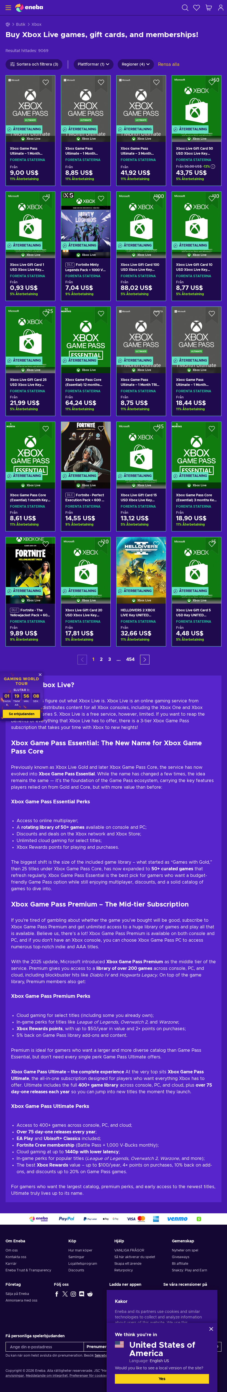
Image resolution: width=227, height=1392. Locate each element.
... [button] (119, 659)
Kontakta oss (16, 1257)
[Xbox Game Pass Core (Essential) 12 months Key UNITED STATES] (85, 333)
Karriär (11, 1263)
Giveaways (180, 1257)
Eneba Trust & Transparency (28, 1270)
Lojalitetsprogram (82, 1263)
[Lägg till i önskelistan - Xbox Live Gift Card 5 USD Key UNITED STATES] (211, 546)
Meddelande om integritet (47, 1375)
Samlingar (76, 1257)
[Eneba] (29, 7)
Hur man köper (80, 1250)
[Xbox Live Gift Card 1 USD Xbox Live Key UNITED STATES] (30, 218)
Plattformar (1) (91, 64)
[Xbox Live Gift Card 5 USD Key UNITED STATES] (196, 563)
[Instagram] (73, 1293)
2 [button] (101, 659)
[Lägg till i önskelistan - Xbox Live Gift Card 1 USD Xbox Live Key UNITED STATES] (45, 200)
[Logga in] (221, 7)
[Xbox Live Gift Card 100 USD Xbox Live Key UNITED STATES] (141, 218)
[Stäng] (211, 1329)
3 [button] (109, 659)
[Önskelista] (196, 7)
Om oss (12, 1250)
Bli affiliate (180, 1263)
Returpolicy (123, 1270)
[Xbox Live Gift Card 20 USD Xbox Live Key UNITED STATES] (85, 563)
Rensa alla (168, 64)
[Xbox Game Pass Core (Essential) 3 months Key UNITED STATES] (196, 448)
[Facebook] (57, 1293)
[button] (144, 659)
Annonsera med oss (21, 1300)
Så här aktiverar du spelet (134, 1257)
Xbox (37, 25)
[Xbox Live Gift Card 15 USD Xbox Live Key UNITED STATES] (141, 448)
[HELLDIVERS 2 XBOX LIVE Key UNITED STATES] (141, 563)
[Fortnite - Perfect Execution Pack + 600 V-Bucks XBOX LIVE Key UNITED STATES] (85, 448)
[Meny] (7, 7)
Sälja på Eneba (17, 1293)
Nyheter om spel (185, 1250)
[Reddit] (90, 1293)
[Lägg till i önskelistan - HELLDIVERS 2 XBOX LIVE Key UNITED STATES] (156, 546)
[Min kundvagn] (209, 7)
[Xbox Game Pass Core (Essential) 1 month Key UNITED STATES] (30, 448)
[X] (65, 1293)
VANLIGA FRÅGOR (129, 1250)
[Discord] (81, 1293)
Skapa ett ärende (127, 1263)
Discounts (76, 1270)
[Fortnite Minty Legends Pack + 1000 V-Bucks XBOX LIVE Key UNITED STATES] (85, 218)
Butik (20, 25)
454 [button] (130, 659)
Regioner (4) (133, 64)
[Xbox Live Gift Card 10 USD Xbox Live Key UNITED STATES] (196, 218)
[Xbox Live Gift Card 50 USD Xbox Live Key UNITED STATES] (196, 102)
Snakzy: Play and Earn (189, 1270)
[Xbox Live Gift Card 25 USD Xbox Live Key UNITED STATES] (30, 333)
